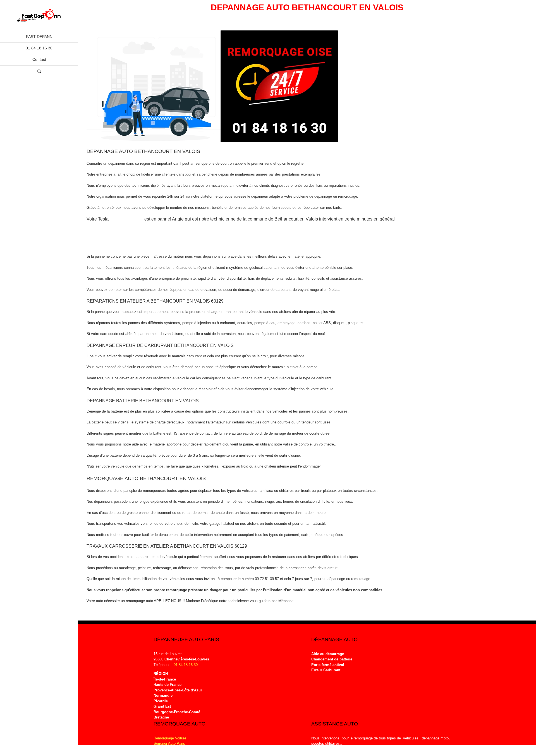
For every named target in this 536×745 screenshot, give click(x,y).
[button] (39, 71)
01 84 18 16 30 (186, 665)
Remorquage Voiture (170, 738)
